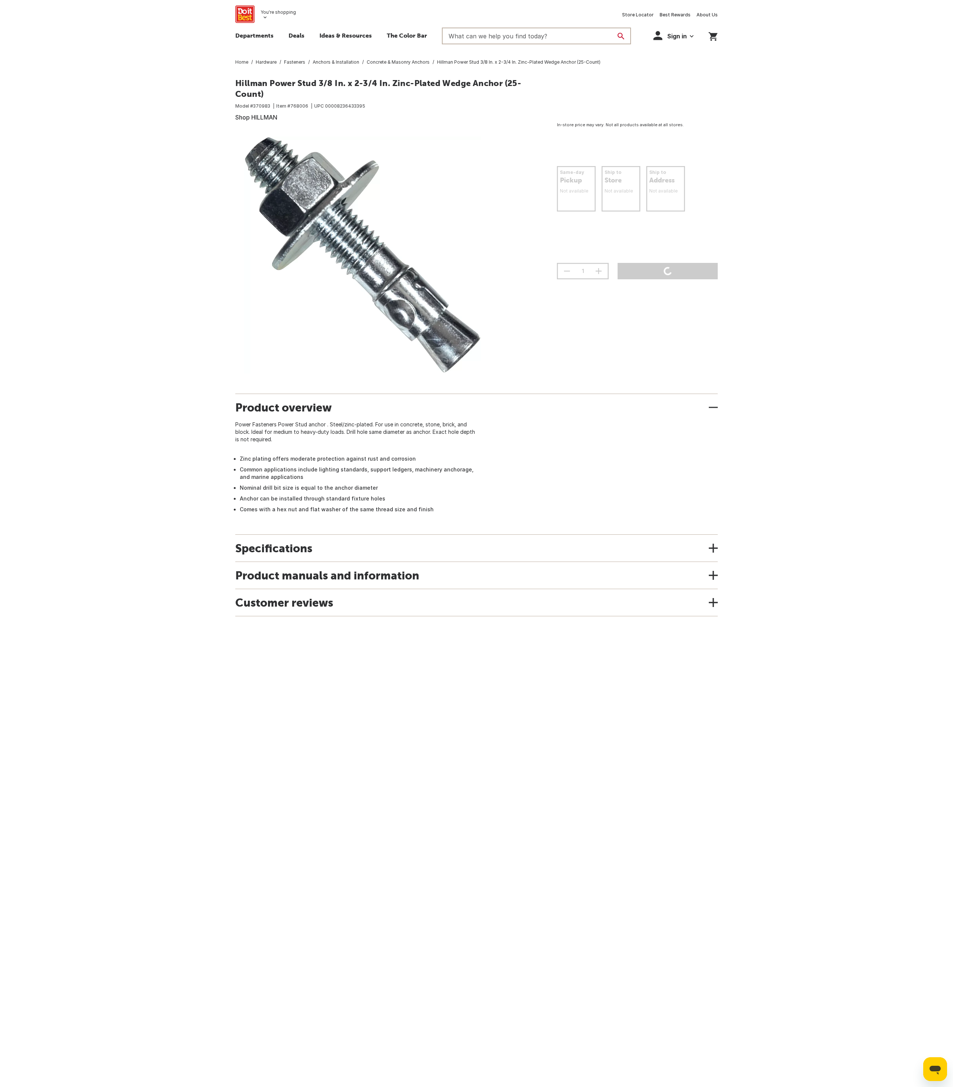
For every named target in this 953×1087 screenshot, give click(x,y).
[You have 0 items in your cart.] (713, 35)
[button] (673, 35)
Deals (297, 35)
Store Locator (638, 15)
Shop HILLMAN (256, 117)
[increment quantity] (598, 271)
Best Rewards (675, 15)
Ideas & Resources (345, 35)
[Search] (621, 36)
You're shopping (278, 12)
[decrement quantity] (567, 271)
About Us (707, 15)
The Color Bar (407, 35)
